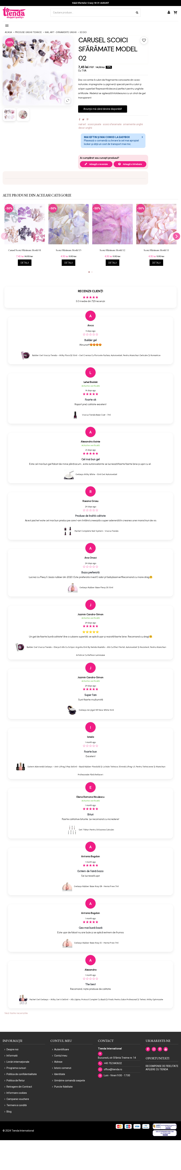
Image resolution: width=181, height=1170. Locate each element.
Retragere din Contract (19, 1086)
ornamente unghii (133, 124)
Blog (9, 1111)
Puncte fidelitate (63, 1086)
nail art (82, 124)
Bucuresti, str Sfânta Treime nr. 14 (117, 1057)
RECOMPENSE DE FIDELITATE (162, 1066)
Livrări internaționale (18, 1061)
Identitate (59, 1074)
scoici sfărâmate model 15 (68, 250)
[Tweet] (83, 119)
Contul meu (60, 1055)
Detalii (25, 262)
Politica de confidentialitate (22, 1074)
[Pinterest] (87, 119)
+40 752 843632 (113, 1063)
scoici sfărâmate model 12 (112, 250)
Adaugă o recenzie (98, 164)
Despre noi (12, 1049)
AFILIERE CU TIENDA (157, 1069)
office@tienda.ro (113, 1069)
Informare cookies (17, 1092)
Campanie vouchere (18, 1099)
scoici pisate (94, 124)
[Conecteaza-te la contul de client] (169, 13)
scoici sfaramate (112, 124)
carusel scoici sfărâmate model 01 (24, 250)
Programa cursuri (16, 1068)
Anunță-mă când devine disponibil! (102, 109)
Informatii (12, 1055)
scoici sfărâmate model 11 (156, 250)
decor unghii (85, 127)
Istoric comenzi (62, 1068)
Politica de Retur (16, 1080)
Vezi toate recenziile (16, 1013)
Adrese (58, 1061)
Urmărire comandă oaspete (69, 1080)
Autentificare (61, 1049)
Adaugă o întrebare (132, 164)
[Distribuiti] (79, 119)
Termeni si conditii (17, 1105)
